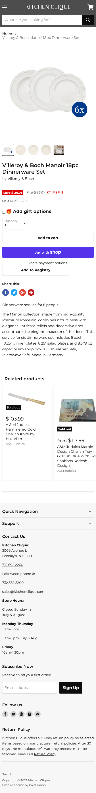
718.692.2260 (12, 565)
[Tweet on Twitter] (14, 292)
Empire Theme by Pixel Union (24, 785)
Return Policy (45, 754)
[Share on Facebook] (5, 292)
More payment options (48, 263)
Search (7, 774)
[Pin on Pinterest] (31, 292)
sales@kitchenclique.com (23, 591)
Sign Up (71, 687)
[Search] (88, 20)
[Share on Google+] (22, 292)
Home (7, 34)
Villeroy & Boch (21, 179)
